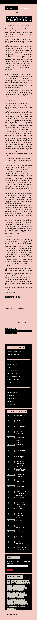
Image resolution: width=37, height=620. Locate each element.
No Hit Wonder (11, 398)
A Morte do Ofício (21, 421)
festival (10, 590)
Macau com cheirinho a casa (21, 521)
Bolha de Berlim (12, 364)
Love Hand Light (12, 389)
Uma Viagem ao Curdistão (20, 475)
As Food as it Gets (12, 358)
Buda (18, 331)
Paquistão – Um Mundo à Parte (20, 470)
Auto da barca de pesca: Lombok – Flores (21, 549)
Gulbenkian (21, 592)
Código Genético (12, 370)
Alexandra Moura (15, 581)
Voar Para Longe (21, 415)
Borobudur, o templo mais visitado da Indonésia (19, 18)
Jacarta (31, 331)
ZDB (15, 609)
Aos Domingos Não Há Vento (15, 352)
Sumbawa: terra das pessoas (20, 532)
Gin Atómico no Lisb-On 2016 (20, 543)
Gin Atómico (10, 383)
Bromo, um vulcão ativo (19, 432)
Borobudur (13, 331)
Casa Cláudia (11, 367)
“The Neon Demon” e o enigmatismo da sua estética (21, 504)
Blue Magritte (11, 361)
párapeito (19, 508)
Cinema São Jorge (24, 583)
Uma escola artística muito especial (20, 515)
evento (17, 588)
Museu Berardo (20, 599)
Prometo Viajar (12, 404)
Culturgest (16, 586)
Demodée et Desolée (13, 379)
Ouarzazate (19, 536)
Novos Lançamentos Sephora (20, 527)
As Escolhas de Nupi (13, 355)
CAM (12, 583)
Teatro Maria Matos (19, 606)
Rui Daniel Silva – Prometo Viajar (18, 25)
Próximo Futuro (17, 604)
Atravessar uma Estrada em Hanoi (21, 498)
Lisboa (21, 595)
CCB (16, 583)
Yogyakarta (14, 333)
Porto (16, 602)
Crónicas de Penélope (13, 373)
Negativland (10, 395)
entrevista (10, 588)
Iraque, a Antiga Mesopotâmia (20, 457)
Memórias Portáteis (13, 392)
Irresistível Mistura (13, 386)
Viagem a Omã (19, 444)
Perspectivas (11, 401)
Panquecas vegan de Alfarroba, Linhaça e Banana (21, 493)
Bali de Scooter (20, 426)
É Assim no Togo (20, 486)
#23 (9, 581)
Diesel (22, 586)
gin (15, 592)
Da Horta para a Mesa (13, 376)
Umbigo (10, 609)
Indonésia (24, 331)
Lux (22, 597)
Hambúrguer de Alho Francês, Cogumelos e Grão (20, 464)
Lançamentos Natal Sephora (20, 480)
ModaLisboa (11, 599)
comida (10, 586)
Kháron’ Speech (20, 451)
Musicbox (10, 602)
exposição (23, 588)
